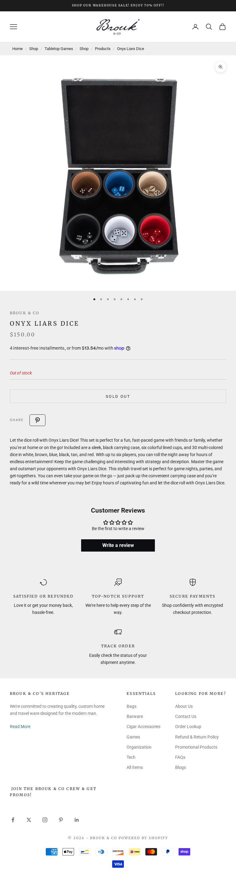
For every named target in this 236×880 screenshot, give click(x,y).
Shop (33, 48)
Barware (135, 716)
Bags (131, 706)
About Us (184, 706)
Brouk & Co (25, 313)
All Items (135, 767)
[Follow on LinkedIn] (77, 820)
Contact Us (185, 716)
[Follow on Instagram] (45, 820)
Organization (139, 747)
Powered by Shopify (143, 838)
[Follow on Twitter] (29, 820)
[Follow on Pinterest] (61, 820)
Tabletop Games (59, 48)
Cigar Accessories (143, 726)
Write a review (118, 545)
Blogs (180, 767)
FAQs (180, 757)
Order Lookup (188, 726)
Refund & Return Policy (197, 737)
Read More (20, 726)
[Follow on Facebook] (13, 820)
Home (17, 48)
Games (133, 737)
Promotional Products (196, 747)
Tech (131, 757)
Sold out (118, 396)
